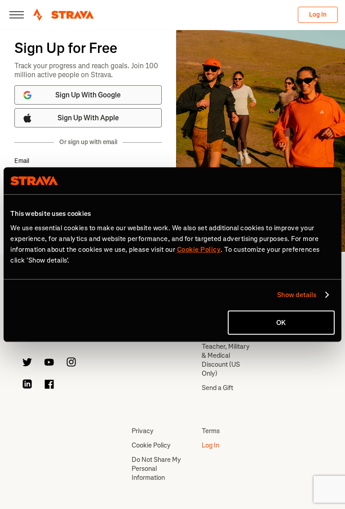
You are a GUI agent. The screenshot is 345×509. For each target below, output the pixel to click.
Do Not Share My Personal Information (156, 468)
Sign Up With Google (88, 95)
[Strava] (63, 15)
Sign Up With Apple (88, 118)
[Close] (16, 15)
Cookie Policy (151, 445)
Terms (211, 430)
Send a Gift (217, 387)
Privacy (143, 430)
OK (281, 322)
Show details (296, 294)
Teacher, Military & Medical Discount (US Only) (226, 360)
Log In (318, 14)
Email (21, 161)
